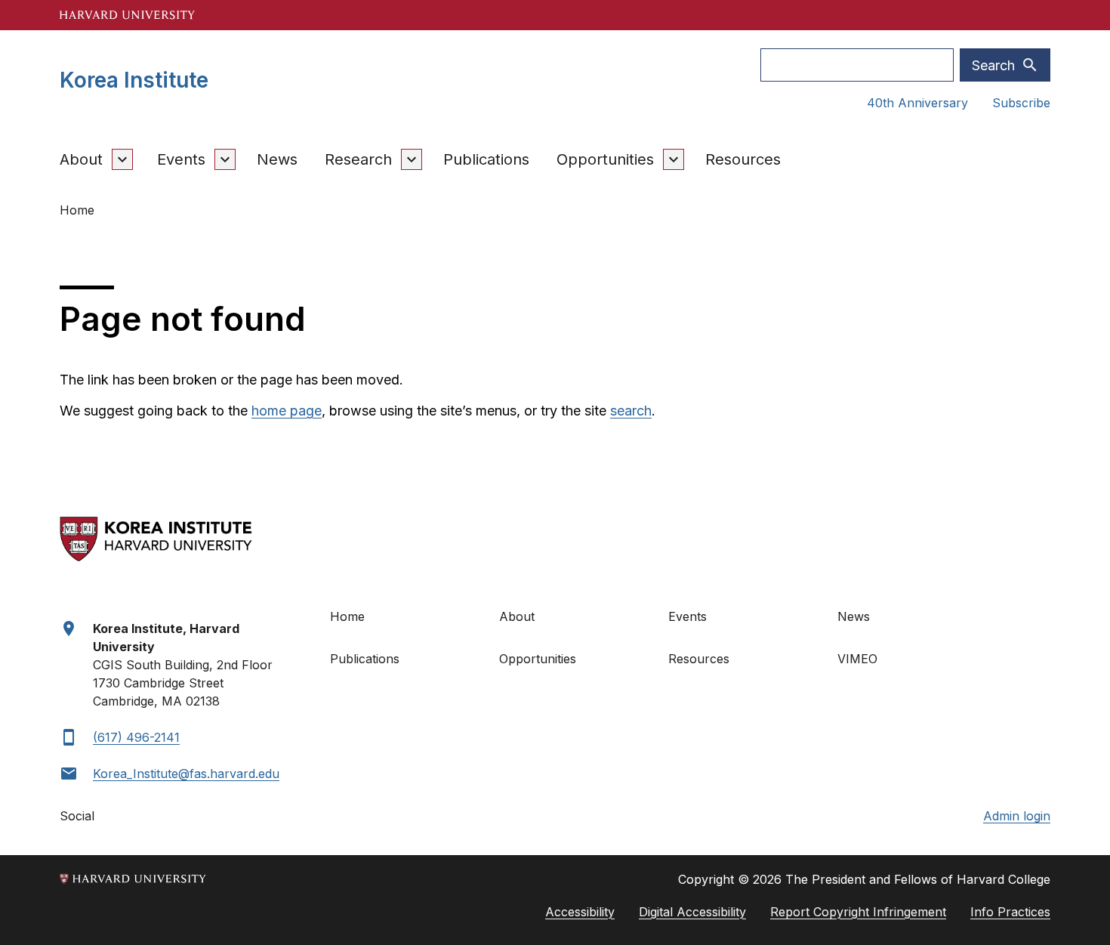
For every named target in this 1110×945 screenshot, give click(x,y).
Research (358, 159)
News (277, 159)
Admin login (1016, 815)
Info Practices (1010, 911)
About (81, 159)
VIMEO (857, 658)
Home (347, 616)
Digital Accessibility (692, 911)
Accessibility (580, 911)
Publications (486, 159)
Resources (743, 159)
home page (286, 410)
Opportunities (605, 159)
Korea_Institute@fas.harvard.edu (186, 773)
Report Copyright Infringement (858, 911)
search (631, 410)
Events (181, 159)
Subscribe (1021, 102)
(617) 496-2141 (136, 737)
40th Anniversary (917, 102)
